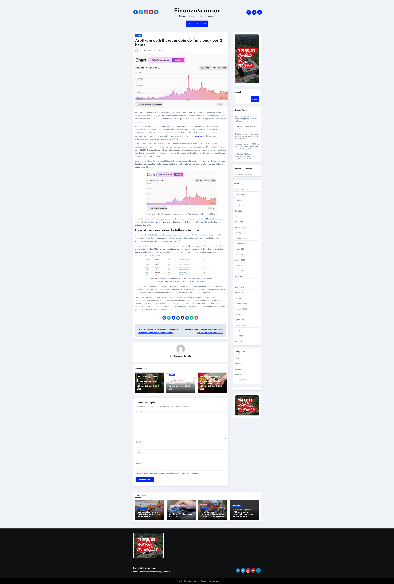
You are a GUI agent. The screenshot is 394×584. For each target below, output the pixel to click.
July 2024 (238, 265)
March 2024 (239, 287)
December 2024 (240, 238)
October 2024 (239, 249)
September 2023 (241, 320)
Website (139, 463)
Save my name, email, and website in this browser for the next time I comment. (167, 474)
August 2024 (239, 260)
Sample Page (201, 23)
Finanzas (238, 369)
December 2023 (240, 303)
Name (138, 442)
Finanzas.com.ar (197, 11)
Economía (238, 364)
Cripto (138, 35)
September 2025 (241, 189)
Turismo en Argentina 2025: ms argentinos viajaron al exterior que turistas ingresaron (246, 146)
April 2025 (238, 216)
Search (238, 92)
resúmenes (184, 246)
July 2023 (238, 331)
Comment (140, 411)
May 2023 (238, 342)
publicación (140, 133)
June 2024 (238, 271)
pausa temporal (196, 136)
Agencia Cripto (146, 51)
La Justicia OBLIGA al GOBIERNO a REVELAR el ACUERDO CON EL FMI (243, 156)
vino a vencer (160, 222)
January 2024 (240, 298)
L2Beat (208, 219)
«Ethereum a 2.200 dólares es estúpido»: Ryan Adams (180, 381)
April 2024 (238, 282)
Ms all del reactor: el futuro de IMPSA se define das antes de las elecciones (246, 136)
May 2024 (238, 276)
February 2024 (240, 293)
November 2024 (240, 244)
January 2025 (240, 233)
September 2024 (241, 255)
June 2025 (238, 206)
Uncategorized (240, 380)
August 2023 (239, 325)
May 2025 (238, 211)
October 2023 (239, 314)
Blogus (203, 581)
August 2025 (239, 195)
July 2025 (238, 200)
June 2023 (238, 336)
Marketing (238, 374)
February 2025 (240, 227)
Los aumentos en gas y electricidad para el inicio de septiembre (245, 118)
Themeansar (213, 581)
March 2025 (239, 222)
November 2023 (240, 309)
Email (138, 453)
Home (190, 23)
